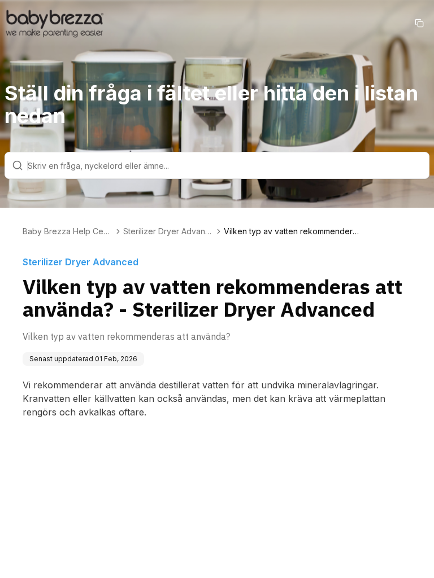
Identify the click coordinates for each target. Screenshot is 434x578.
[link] (291, 231)
